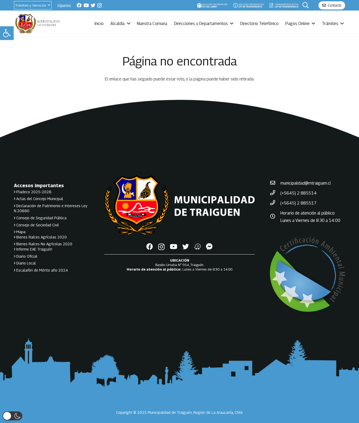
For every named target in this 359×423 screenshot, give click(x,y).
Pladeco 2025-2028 (33, 192)
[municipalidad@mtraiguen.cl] (275, 183)
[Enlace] (212, 5)
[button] (7, 33)
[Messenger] (209, 246)
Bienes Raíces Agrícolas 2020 (41, 237)
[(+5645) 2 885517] (275, 203)
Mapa (20, 232)
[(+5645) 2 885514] (275, 193)
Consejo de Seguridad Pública (40, 218)
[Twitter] (93, 5)
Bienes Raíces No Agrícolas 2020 (43, 244)
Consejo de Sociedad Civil (37, 225)
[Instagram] (99, 5)
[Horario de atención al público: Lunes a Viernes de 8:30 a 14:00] (275, 217)
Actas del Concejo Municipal (39, 198)
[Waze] (197, 246)
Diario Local (25, 263)
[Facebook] (79, 5)
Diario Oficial (26, 256)
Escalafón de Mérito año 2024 (41, 270)
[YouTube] (86, 5)
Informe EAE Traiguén (33, 249)
